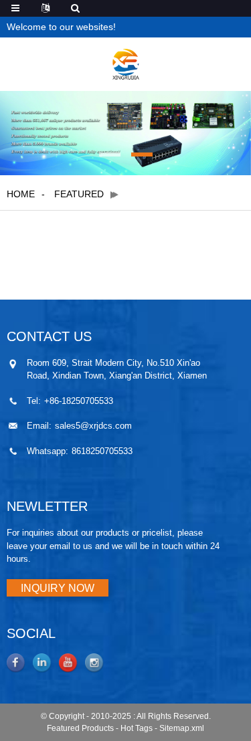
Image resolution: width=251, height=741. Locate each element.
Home (21, 194)
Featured (79, 194)
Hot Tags (136, 728)
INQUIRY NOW (57, 588)
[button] (109, 154)
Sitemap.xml (181, 728)
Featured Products (80, 728)
